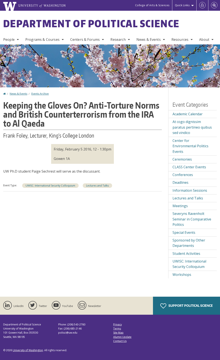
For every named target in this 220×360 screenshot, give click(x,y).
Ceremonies (182, 159)
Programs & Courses (42, 39)
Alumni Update (122, 337)
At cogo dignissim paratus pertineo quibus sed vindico (192, 127)
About (204, 39)
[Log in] (202, 5)
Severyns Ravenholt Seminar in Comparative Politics (192, 219)
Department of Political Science (91, 23)
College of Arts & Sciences (152, 5)
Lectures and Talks (97, 185)
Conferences (183, 174)
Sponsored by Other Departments (189, 243)
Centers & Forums (85, 39)
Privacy (117, 324)
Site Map (118, 332)
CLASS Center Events (189, 167)
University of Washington (28, 350)
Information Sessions (190, 190)
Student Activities (186, 253)
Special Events (184, 232)
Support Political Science (190, 305)
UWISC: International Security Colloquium (50, 185)
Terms (117, 328)
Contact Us (120, 341)
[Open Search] (214, 5)
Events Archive (40, 94)
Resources (179, 39)
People (9, 39)
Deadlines (180, 182)
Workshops (182, 274)
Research (117, 39)
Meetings (180, 206)
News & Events (148, 39)
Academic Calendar (188, 114)
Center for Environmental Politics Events (190, 146)
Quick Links (182, 5)
